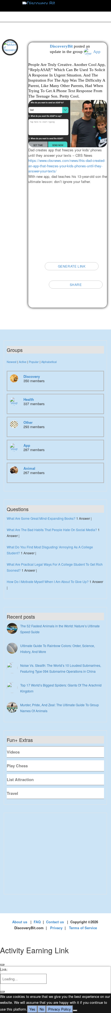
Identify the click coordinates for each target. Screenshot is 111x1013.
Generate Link (72, 266)
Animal (29, 468)
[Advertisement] (67, 221)
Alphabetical (49, 362)
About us (19, 921)
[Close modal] (2, 964)
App (96, 51)
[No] (75, 1010)
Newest (11, 362)
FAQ (37, 921)
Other (28, 422)
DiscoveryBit (61, 46)
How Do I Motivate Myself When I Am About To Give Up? (48, 581)
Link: (4, 969)
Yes (32, 1009)
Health (28, 399)
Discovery (31, 376)
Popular (34, 362)
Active (22, 362)
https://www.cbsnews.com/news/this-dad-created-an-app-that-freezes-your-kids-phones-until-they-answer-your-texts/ (66, 166)
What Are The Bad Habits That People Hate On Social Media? (52, 529)
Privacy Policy (59, 1009)
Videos (13, 752)
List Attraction (20, 779)
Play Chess (17, 766)
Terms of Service (83, 927)
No (42, 1009)
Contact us (55, 921)
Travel (12, 793)
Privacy (56, 927)
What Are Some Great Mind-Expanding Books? (41, 518)
